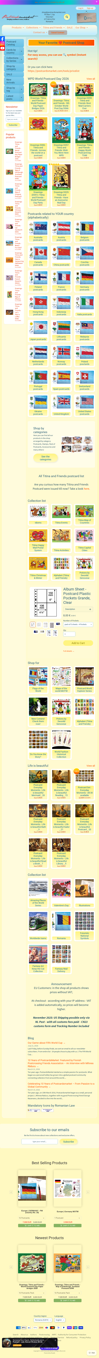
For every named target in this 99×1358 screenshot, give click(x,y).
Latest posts (15, 98)
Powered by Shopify (49, 1353)
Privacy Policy (85, 1337)
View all (91, 78)
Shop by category (11, 67)
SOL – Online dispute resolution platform (25, 1337)
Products (18, 28)
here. (87, 489)
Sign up (90, 8)
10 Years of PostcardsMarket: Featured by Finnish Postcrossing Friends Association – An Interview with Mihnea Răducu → (60, 1063)
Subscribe (13, 125)
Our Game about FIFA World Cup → (46, 1042)
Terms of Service (57, 1337)
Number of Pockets (71, 620)
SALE (70, 27)
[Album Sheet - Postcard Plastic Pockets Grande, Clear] (33, 624)
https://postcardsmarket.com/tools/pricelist (53, 71)
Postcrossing (44, 1334)
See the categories (45, 458)
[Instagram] (2, 43)
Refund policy (71, 1337)
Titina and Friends (54, 28)
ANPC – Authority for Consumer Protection (69, 1334)
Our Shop (81, 28)
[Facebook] (2, 38)
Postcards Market (49, 1351)
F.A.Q (46, 1337)
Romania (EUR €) (42, 1320)
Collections (33, 28)
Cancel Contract (57, 33)
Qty (64, 630)
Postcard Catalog (11, 43)
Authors (33, 1334)
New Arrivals (10, 81)
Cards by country (15, 51)
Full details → (68, 651)
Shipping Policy (44, 1340)
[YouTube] (2, 48)
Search (15, 1334)
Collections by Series (15, 60)
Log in (80, 8)
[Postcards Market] (20, 17)
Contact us (40, 33)
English (59, 1320)
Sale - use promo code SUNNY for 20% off (49, 2)
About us (24, 1334)
